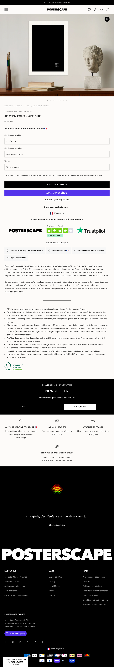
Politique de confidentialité (94, 604)
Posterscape (8, 106)
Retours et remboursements (95, 591)
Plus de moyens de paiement (57, 199)
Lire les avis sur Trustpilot (57, 242)
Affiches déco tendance (14, 586)
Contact (86, 581)
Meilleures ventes (12, 581)
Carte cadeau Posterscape (16, 595)
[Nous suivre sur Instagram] (20, 641)
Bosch (51, 591)
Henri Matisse (55, 586)
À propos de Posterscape (94, 577)
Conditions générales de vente (96, 600)
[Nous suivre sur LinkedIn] (42, 641)
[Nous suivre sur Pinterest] (27, 641)
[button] (15, 662)
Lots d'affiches (10, 591)
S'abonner (80, 407)
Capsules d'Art (55, 577)
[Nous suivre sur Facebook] (5, 641)
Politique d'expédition (92, 586)
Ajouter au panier (57, 185)
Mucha (52, 595)
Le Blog (52, 581)
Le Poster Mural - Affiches (15, 577)
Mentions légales (90, 595)
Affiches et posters (23, 106)
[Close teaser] (29, 656)
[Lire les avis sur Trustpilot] (57, 232)
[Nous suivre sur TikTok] (34, 641)
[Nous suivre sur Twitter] (13, 641)
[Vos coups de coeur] (89, 9)
